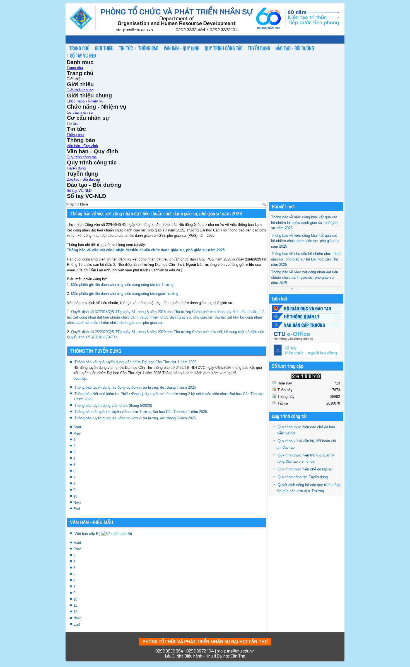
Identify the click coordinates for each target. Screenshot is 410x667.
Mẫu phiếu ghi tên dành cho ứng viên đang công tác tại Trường (122, 285)
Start (77, 427)
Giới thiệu (104, 48)
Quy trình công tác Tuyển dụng (303, 477)
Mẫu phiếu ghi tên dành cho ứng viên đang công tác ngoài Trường (124, 293)
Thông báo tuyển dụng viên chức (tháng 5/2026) (113, 405)
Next (77, 502)
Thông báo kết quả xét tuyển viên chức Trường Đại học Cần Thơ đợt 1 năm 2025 (140, 412)
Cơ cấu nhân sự (80, 112)
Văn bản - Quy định (181, 48)
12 (75, 612)
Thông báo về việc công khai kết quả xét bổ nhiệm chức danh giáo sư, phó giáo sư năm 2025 (305, 240)
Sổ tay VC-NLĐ (83, 55)
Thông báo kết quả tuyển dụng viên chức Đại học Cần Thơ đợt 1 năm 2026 (135, 362)
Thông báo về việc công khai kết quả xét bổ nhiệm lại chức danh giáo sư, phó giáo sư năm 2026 (304, 222)
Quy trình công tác (223, 48)
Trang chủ (79, 48)
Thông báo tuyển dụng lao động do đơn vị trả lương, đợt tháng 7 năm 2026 (135, 387)
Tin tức (126, 48)
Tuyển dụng (259, 48)
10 (75, 496)
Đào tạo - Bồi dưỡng (295, 48)
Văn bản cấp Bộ (88, 534)
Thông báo (148, 48)
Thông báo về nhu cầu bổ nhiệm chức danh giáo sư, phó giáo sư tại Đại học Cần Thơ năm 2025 (306, 259)
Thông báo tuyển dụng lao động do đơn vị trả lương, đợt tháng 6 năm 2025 (135, 418)
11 (75, 605)
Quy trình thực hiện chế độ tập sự (305, 469)
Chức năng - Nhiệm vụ (85, 101)
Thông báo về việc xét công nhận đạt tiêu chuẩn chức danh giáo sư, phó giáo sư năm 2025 (156, 213)
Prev (77, 433)
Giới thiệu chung (80, 90)
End (76, 509)
